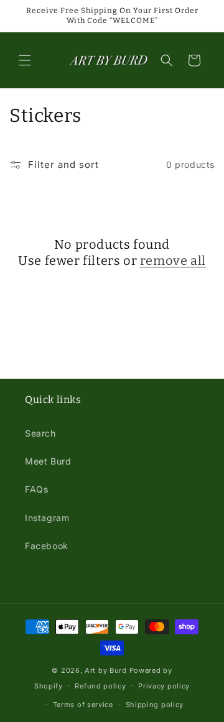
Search (40, 433)
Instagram (47, 517)
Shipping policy (155, 704)
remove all (173, 260)
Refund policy (100, 686)
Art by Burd (106, 670)
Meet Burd (48, 461)
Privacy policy (164, 686)
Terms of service (83, 704)
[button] (25, 60)
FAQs (36, 489)
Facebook (46, 545)
